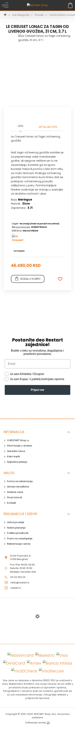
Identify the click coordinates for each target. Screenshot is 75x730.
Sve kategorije (20, 15)
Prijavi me (37, 389)
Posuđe (39, 15)
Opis (20, 126)
